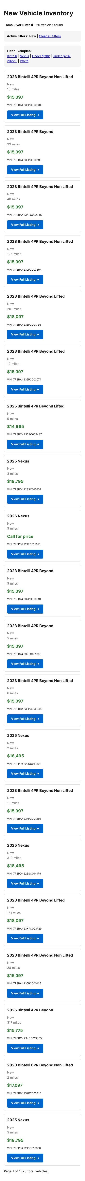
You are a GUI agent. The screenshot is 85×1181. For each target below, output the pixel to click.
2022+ (12, 61)
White (24, 61)
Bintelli (12, 56)
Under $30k (41, 56)
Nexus (24, 56)
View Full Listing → (25, 115)
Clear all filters (50, 36)
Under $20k (62, 56)
